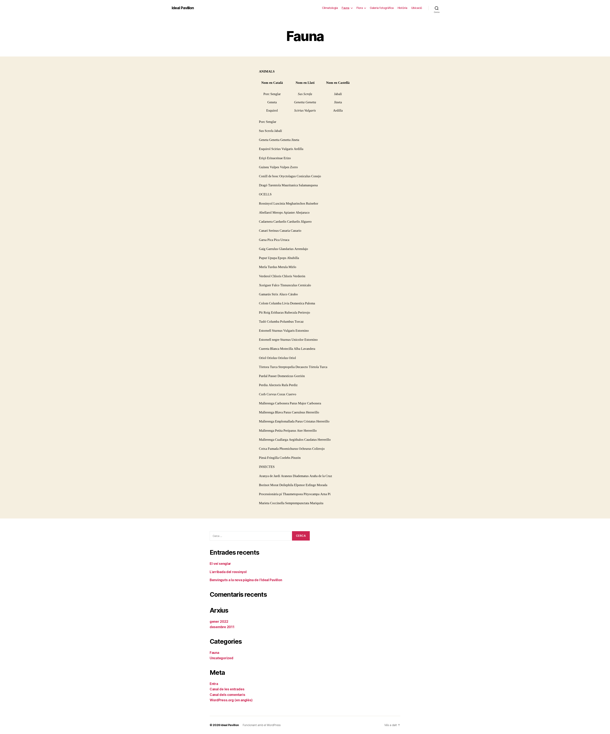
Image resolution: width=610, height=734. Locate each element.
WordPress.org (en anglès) (231, 700)
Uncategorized (221, 658)
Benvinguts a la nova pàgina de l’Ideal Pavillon (246, 580)
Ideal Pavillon (183, 8)
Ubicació (416, 8)
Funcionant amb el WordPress (262, 725)
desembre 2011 (222, 627)
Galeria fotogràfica (382, 8)
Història (402, 8)
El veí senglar (220, 564)
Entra (214, 684)
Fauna (345, 8)
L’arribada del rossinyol (228, 572)
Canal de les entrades (227, 689)
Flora (359, 8)
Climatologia (330, 8)
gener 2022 (219, 622)
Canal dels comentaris (227, 695)
